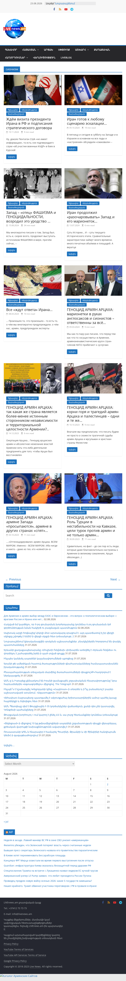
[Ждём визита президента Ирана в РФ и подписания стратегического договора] (33, 77)
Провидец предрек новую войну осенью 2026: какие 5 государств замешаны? (48, 880)
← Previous (13, 579)
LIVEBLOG (66, 57)
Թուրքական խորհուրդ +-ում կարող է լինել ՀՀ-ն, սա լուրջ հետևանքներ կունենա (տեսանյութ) (61, 714)
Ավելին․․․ (9, 745)
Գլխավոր (11, 49)
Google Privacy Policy (15, 960)
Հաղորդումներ (15, 57)
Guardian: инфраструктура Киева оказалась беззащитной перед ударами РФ (47, 865)
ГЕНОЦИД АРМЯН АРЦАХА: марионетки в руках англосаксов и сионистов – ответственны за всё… (90, 316)
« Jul (6, 821)
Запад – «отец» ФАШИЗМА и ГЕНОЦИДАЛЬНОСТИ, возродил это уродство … (31, 217)
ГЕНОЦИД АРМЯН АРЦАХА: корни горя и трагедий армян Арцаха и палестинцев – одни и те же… (93, 414)
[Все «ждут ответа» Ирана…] (33, 267)
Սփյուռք (64, 49)
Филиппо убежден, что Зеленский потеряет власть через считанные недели (47, 845)
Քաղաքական (102, 49)
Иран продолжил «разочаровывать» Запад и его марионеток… (91, 217)
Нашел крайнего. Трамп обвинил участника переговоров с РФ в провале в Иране (50, 885)
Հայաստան (29, 49)
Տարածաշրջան (16, 114)
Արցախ (48, 49)
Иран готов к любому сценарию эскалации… (87, 121)
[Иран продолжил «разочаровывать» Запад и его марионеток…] (93, 170)
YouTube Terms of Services (18, 949)
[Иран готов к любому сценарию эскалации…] (93, 77)
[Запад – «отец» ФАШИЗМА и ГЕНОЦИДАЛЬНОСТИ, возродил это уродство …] (33, 170)
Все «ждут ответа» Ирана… (29, 309)
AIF (11, 832)
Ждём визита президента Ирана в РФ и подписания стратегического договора (29, 123)
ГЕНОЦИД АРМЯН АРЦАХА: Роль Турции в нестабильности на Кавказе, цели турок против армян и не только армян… (91, 526)
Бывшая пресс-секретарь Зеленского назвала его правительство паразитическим (50, 850)
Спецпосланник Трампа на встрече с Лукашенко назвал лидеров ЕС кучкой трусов (51, 870)
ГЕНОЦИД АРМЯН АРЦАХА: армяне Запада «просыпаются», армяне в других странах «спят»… (29, 524)
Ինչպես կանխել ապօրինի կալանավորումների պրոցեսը (38, 658)
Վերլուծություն (44, 57)
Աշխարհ (80, 49)
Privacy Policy (11, 943)
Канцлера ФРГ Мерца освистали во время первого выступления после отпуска (49, 860)
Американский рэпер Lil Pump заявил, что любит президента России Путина (47, 875)
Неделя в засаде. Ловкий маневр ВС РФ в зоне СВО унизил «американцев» (46, 840)
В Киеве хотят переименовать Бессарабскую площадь (34, 855)
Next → (115, 579)
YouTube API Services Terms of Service (25, 955)
